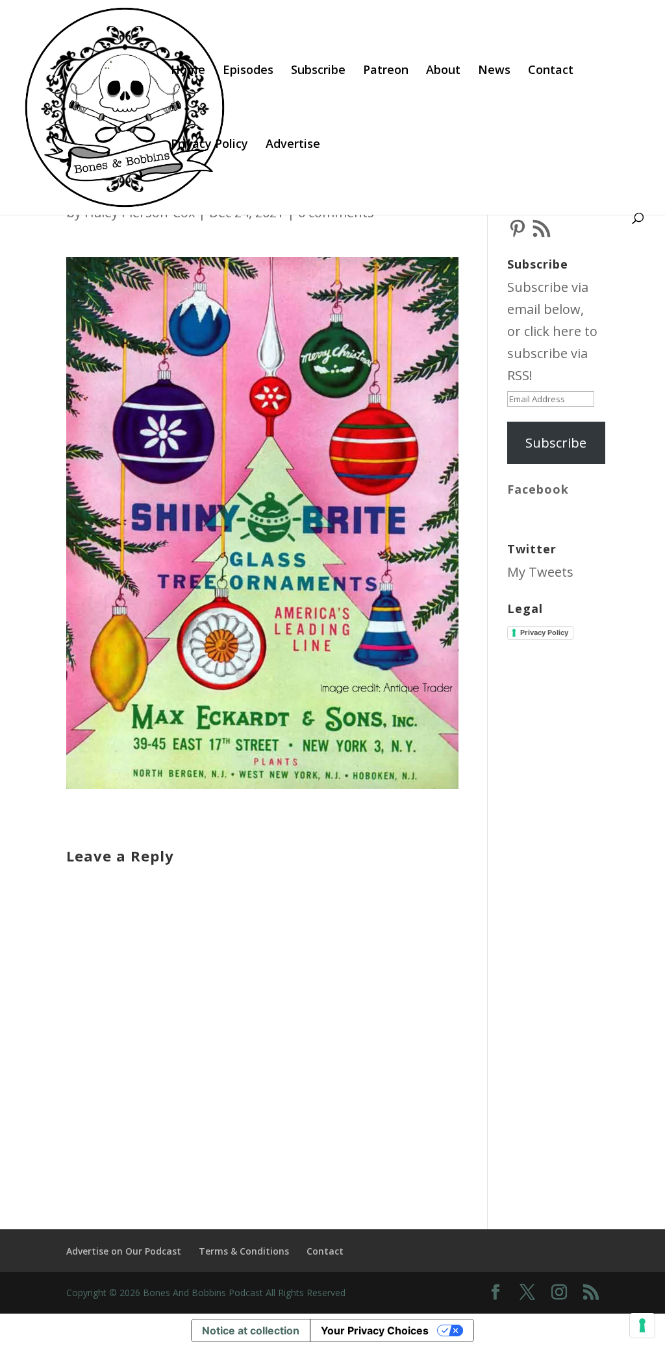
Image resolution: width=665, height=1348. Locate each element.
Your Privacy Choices (375, 1330)
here (567, 331)
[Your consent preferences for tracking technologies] (642, 1325)
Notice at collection (250, 1330)
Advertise (293, 145)
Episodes (248, 71)
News (494, 71)
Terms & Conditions (244, 1251)
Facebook (538, 489)
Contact (550, 71)
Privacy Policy (209, 145)
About (443, 71)
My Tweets (540, 572)
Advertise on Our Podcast (123, 1251)
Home (188, 71)
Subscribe (318, 71)
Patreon (385, 71)
